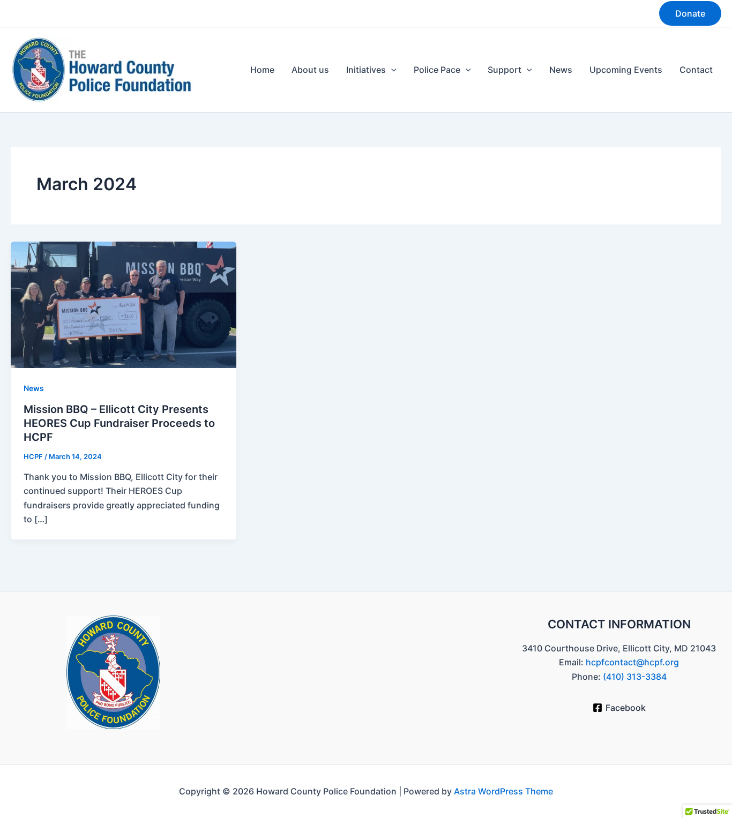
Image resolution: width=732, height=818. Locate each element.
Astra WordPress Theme (503, 791)
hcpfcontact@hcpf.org (632, 662)
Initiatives (366, 69)
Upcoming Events (625, 69)
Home (262, 69)
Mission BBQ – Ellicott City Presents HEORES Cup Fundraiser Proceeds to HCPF (119, 423)
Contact (696, 69)
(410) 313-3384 (635, 676)
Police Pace (437, 69)
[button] (690, 13)
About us (310, 69)
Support (504, 69)
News (560, 69)
